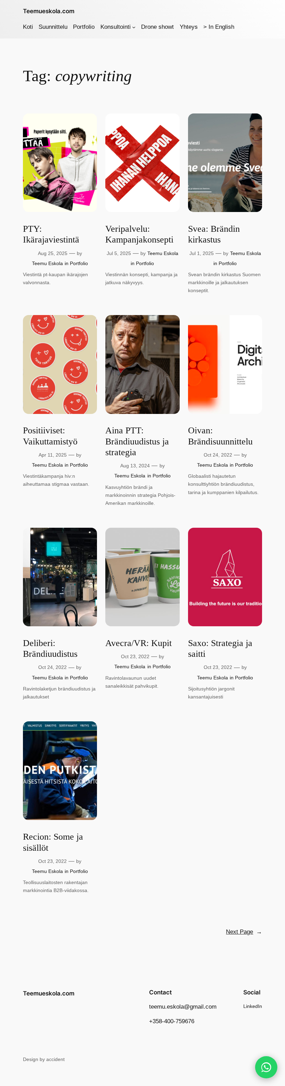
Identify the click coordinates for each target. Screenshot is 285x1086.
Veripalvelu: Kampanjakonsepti (139, 234)
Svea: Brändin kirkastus (214, 234)
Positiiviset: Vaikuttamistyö (50, 435)
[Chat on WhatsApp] (266, 1067)
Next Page (244, 931)
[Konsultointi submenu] (134, 27)
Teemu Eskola (47, 263)
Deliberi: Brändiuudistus (50, 648)
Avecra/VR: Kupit (138, 643)
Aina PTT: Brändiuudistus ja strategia (137, 441)
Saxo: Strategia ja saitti (220, 648)
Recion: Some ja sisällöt (53, 842)
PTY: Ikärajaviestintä (51, 234)
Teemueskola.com (48, 11)
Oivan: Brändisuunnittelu (220, 435)
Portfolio (79, 263)
